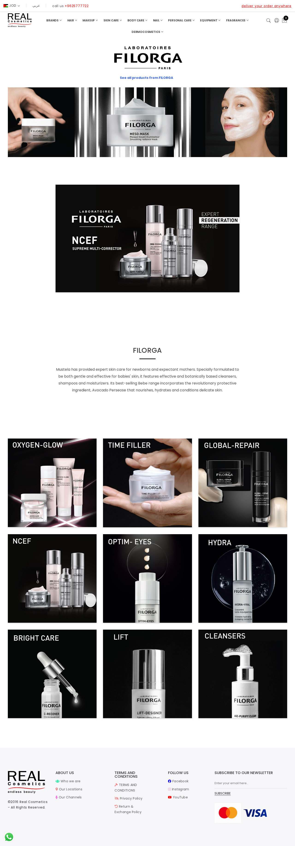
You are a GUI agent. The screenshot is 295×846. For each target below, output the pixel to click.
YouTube (180, 797)
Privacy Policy (130, 798)
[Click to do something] (9, 837)
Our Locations (70, 789)
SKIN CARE (111, 20)
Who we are (70, 781)
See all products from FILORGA (146, 77)
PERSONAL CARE (180, 20)
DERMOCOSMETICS (146, 32)
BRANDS (52, 20)
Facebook (180, 781)
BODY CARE (136, 20)
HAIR (71, 20)
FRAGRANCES (236, 20)
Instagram (180, 789)
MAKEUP (89, 20)
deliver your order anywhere (267, 6)
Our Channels (70, 797)
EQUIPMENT (209, 20)
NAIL (156, 20)
